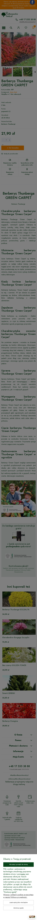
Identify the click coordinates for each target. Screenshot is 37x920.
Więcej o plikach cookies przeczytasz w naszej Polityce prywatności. (18, 896)
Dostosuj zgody (18, 908)
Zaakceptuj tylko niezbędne (18, 902)
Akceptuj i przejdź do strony (18, 864)
